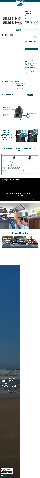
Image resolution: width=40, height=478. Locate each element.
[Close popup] (12, 468)
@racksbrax (5, 389)
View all (30, 94)
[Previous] (35, 94)
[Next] (37, 94)
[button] (2, 4)
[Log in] (36, 4)
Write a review (20, 85)
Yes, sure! (7, 472)
